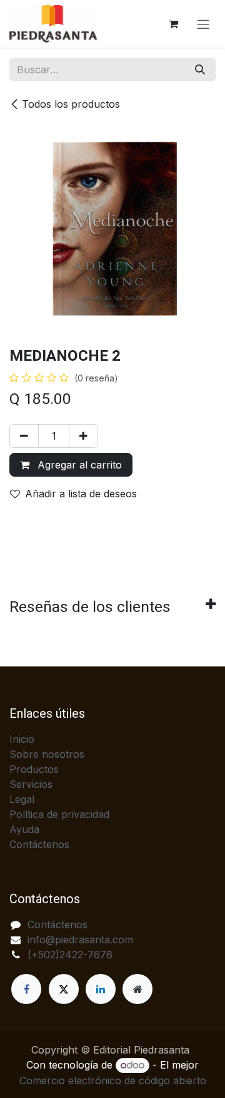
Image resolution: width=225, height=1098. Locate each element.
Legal (21, 799)
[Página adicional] (137, 989)
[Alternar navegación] (203, 24)
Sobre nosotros (46, 754)
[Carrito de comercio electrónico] (173, 23)
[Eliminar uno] (24, 436)
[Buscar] (200, 69)
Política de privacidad (59, 814)
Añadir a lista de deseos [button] (81, 493)
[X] (64, 989)
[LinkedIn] (101, 989)
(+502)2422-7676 (70, 954)
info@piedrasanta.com (80, 939)
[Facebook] (26, 989)
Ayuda (24, 829)
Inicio (21, 739)
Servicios (30, 784)
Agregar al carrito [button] (78, 464)
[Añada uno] (83, 436)
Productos (34, 769)
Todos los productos (71, 104)
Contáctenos (39, 844)
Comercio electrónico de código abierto (112, 1080)
